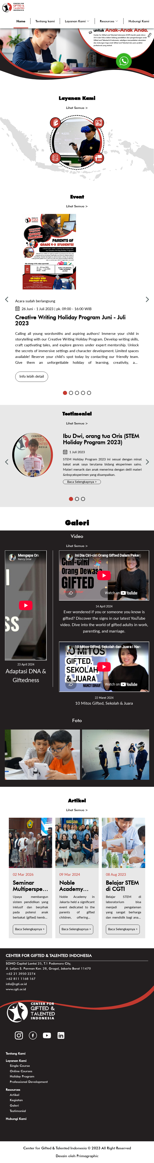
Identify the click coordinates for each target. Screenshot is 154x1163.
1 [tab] (65, 393)
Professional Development (29, 1082)
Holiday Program (22, 1076)
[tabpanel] (77, 299)
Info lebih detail (31, 376)
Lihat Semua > (77, 108)
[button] (77, 21)
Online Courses (21, 1071)
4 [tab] (83, 393)
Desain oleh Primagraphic (77, 1156)
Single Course (20, 1066)
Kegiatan (16, 1100)
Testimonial (18, 1111)
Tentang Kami (15, 1053)
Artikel (14, 1095)
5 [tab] (89, 393)
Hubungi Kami (139, 21)
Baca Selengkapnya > (82, 481)
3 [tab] (77, 393)
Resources (13, 1089)
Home (20, 21)
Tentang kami (45, 21)
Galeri (14, 1105)
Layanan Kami (16, 1061)
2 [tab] (71, 393)
